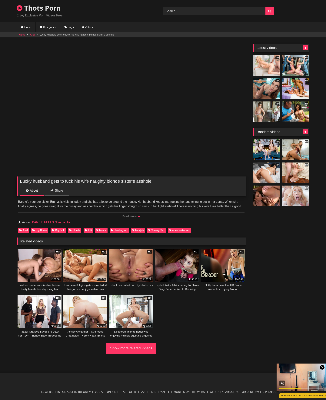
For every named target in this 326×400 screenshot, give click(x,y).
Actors (89, 27)
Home (28, 27)
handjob (139, 230)
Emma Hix (63, 222)
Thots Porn (41, 8)
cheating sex (121, 230)
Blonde (76, 230)
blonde (102, 230)
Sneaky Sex (158, 230)
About (33, 190)
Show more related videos (131, 348)
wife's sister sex (181, 230)
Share (58, 190)
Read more (129, 216)
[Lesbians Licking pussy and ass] (266, 196)
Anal (32, 34)
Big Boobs (41, 230)
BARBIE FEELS (43, 222)
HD (90, 230)
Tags (71, 27)
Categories (49, 27)
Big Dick (60, 230)
